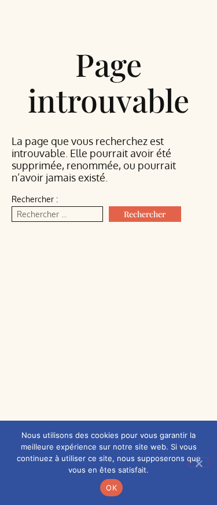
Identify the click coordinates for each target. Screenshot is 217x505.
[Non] (198, 462)
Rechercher (144, 214)
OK (111, 487)
